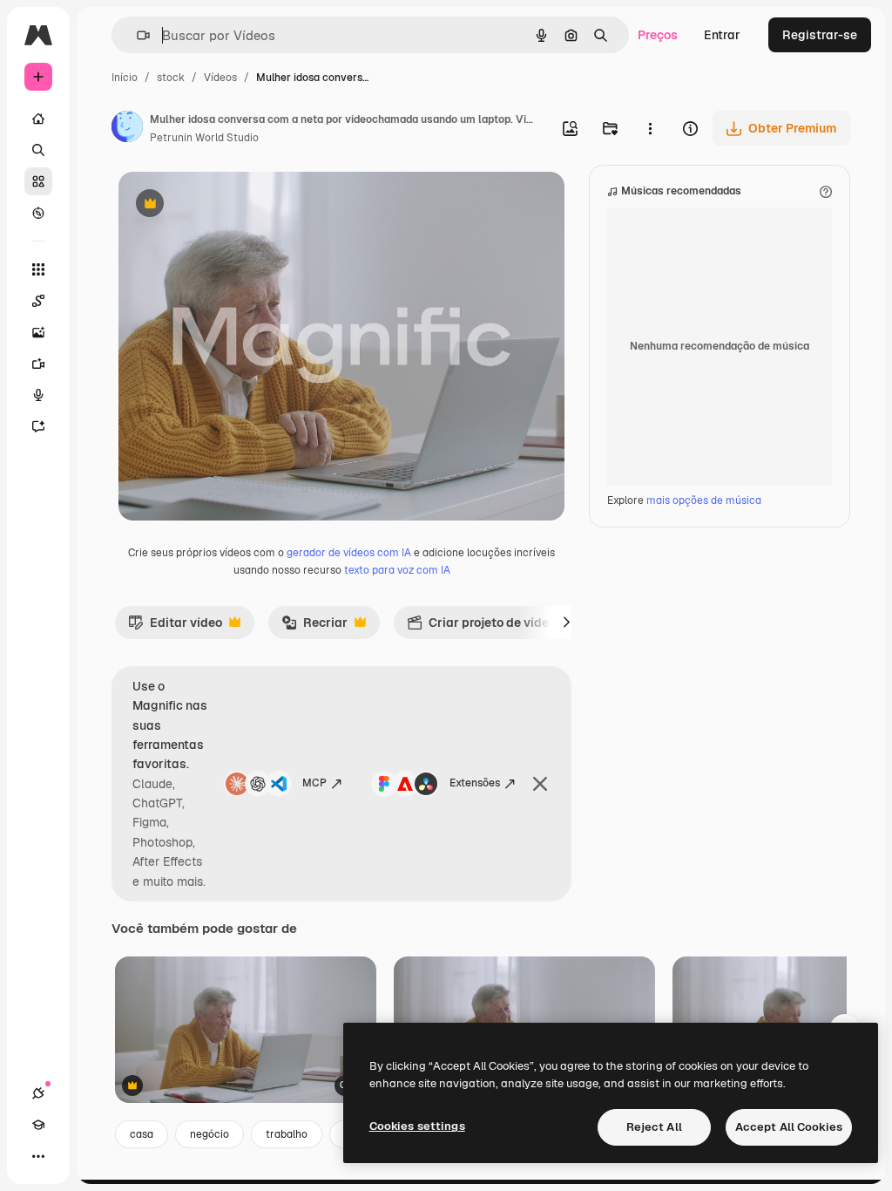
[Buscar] (38, 150)
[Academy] (38, 1125)
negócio (209, 1134)
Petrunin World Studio (204, 138)
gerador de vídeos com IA (349, 553)
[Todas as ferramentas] (38, 269)
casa (141, 1134)
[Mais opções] (649, 128)
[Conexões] (38, 1093)
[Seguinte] (566, 622)
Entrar (722, 35)
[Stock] (38, 181)
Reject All (654, 1127)
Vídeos (220, 78)
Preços (658, 35)
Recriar (314, 627)
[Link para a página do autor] (127, 129)
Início (125, 78)
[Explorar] (38, 213)
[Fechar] (540, 783)
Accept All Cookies (788, 1127)
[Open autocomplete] (136, 35)
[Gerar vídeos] (38, 364)
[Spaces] (38, 301)
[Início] (38, 119)
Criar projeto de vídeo (481, 627)
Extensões (474, 783)
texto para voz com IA (397, 570)
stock (171, 78)
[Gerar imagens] (38, 332)
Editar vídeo (175, 627)
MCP (314, 783)
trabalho (286, 1134)
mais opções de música (703, 500)
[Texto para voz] (38, 395)
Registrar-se (819, 35)
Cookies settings (417, 1126)
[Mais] (38, 1156)
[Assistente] (38, 426)
